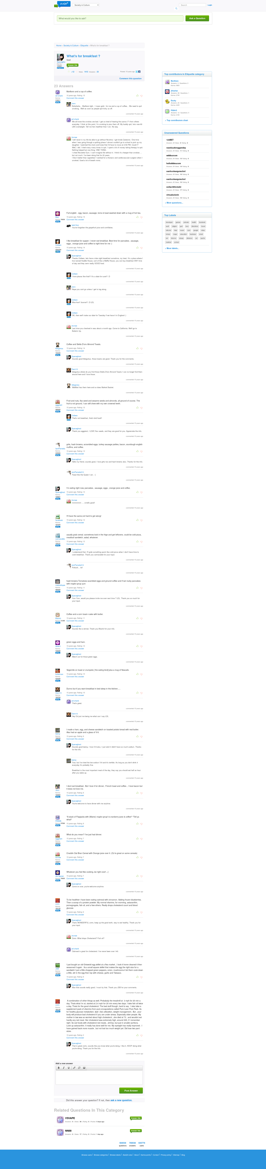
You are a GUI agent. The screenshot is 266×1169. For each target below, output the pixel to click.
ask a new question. (121, 1100)
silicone (168, 230)
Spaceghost (61, 62)
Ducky (173, 100)
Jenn (74, 103)
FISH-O (174, 110)
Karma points (146, 1155)
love (187, 226)
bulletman (59, 674)
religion (174, 226)
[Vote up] (69, 71)
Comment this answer (75, 98)
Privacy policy (166, 1155)
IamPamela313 (61, 448)
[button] (58, 1068)
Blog (183, 1155)
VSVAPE (70, 1118)
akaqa (181, 238)
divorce (173, 238)
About (136, 1155)
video (203, 230)
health (194, 222)
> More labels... (172, 248)
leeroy (57, 733)
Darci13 (75, 369)
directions (195, 226)
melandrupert (60, 585)
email (201, 234)
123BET (170, 139)
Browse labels (115, 1155)
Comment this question (130, 78)
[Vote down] (77, 71)
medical (168, 242)
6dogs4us (59, 348)
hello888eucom (173, 163)
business (193, 234)
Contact (156, 1155)
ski (167, 238)
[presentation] (58, 1068)
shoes (168, 234)
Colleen (58, 245)
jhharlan (174, 90)
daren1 (58, 646)
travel (203, 226)
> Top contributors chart (176, 120)
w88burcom (171, 155)
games (178, 222)
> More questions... (174, 202)
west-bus (75, 225)
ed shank (59, 95)
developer (169, 222)
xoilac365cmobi (173, 186)
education (183, 234)
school (176, 242)
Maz (57, 217)
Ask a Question (197, 18)
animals (186, 222)
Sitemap (176, 1155)
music (182, 230)
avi (196, 238)
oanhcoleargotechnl (176, 171)
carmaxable (60, 538)
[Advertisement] (104, 36)
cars (188, 230)
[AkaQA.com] (62, 4)
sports (203, 238)
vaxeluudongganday (176, 147)
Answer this (72, 65)
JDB (57, 968)
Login (210, 5)
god (181, 226)
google (196, 230)
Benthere (174, 80)
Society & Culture (71, 45)
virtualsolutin (172, 194)
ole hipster (59, 876)
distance (189, 238)
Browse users (87, 1155)
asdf (167, 226)
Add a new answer (64, 1063)
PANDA (58, 821)
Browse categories (101, 1155)
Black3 (58, 618)
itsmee (74, 137)
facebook (59, 520)
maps (175, 234)
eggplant (58, 405)
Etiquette (84, 45)
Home (59, 45)
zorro (57, 904)
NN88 (68, 1130)
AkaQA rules (127, 1155)
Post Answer (131, 1090)
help (175, 230)
